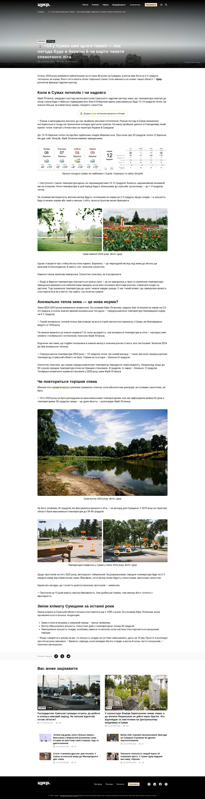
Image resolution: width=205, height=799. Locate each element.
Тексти (85, 5)
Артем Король (71, 62)
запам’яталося (60, 387)
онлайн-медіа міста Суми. (69, 795)
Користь (41, 41)
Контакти (120, 784)
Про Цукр (98, 784)
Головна (40, 12)
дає (43, 138)
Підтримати (151, 5)
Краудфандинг (118, 5)
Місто (108, 708)
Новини (95, 5)
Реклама (109, 784)
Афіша (106, 5)
